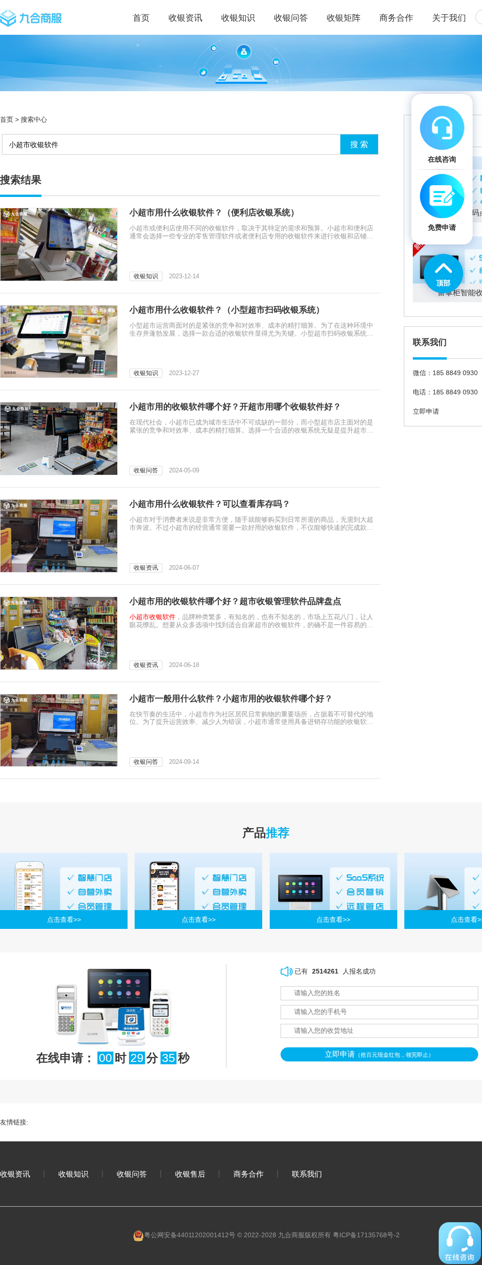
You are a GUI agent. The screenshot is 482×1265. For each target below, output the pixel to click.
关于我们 (449, 18)
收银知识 (238, 18)
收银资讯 (185, 18)
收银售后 (190, 1174)
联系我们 (307, 1174)
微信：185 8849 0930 (445, 373)
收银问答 (291, 18)
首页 (6, 119)
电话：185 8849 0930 (445, 392)
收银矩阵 (344, 18)
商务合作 (396, 18)
